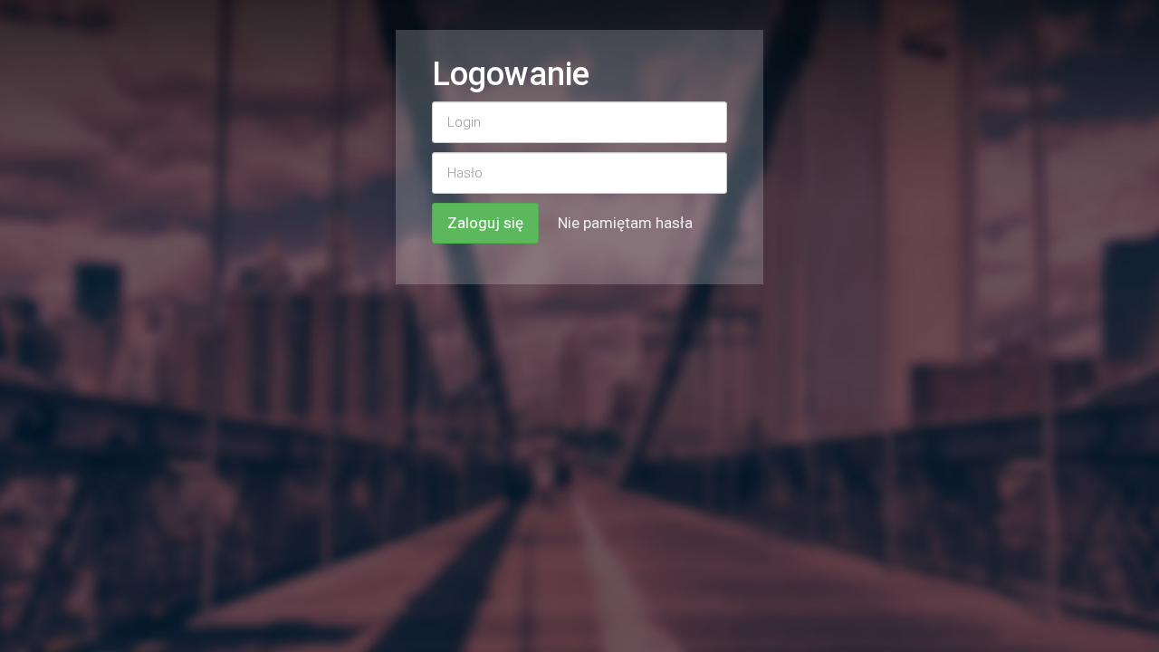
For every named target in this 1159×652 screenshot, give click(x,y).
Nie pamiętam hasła (625, 223)
